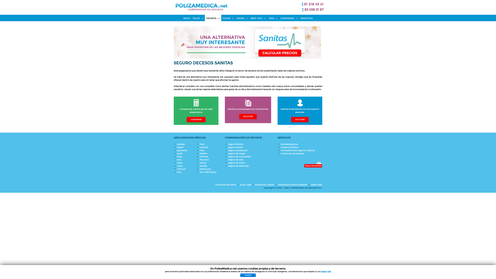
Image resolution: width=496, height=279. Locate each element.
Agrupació (182, 150)
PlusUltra (204, 159)
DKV (179, 172)
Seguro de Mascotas (238, 166)
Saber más (326, 271)
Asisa (179, 156)
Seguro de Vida (235, 159)
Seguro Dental (235, 147)
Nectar (203, 163)
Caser (180, 163)
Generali (204, 147)
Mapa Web (316, 185)
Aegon (180, 147)
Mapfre (203, 153)
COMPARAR (196, 119)
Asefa (180, 153)
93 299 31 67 (314, 10)
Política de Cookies (264, 185)
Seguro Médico (235, 144)
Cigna (180, 166)
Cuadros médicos (290, 147)
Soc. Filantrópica (208, 172)
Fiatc (202, 144)
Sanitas (203, 166)
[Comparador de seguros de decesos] (248, 42)
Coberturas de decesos (292, 153)
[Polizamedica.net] (201, 6)
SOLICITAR (248, 116)
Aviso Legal (245, 185)
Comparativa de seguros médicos (298, 150)
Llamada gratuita (289, 144)
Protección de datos (225, 185)
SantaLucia (205, 169)
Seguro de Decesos (238, 150)
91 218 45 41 (314, 4)
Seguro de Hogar (236, 153)
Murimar (204, 156)
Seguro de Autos (236, 163)
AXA (179, 159)
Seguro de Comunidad (239, 156)
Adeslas (181, 144)
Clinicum (181, 169)
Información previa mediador (292, 185)
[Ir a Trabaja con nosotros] (313, 164)
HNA (202, 150)
